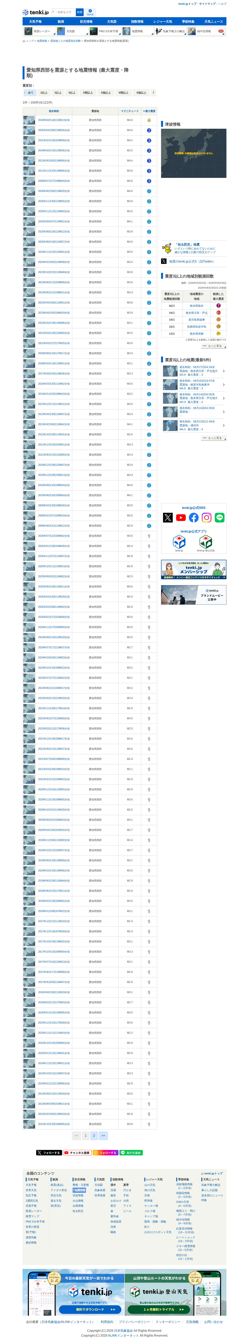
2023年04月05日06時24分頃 (54, 312)
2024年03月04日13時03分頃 (54, 657)
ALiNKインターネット (76, 1322)
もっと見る (215, 345)
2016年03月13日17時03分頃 (54, 1002)
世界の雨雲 (32, 1226)
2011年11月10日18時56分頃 (54, 170)
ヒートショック (185, 1239)
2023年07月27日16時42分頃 (54, 677)
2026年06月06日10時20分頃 (54, 191)
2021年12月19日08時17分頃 (54, 738)
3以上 (57, 92)
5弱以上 (88, 92)
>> (103, 1135)
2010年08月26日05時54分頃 (54, 495)
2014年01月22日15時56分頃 (54, 1083)
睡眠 (113, 1232)
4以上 (71, 92)
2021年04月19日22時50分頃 (54, 333)
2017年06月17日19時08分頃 (54, 972)
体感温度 (115, 1221)
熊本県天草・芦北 (197, 312)
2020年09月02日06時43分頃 (54, 819)
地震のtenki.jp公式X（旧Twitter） (192, 261)
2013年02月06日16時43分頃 (54, 1113)
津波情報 (78, 1195)
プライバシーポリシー (134, 1322)
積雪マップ (32, 1216)
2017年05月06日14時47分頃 (54, 982)
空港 (147, 1195)
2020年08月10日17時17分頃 (54, 353)
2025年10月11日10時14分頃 (54, 566)
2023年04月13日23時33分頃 (54, 698)
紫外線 (114, 1216)
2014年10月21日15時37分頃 (54, 1073)
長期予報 (31, 1205)
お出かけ (115, 1200)
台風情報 (78, 1205)
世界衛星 (100, 1195)
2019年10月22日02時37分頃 (54, 850)
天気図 (112, 21)
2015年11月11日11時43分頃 (54, 1032)
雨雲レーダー (34, 1211)
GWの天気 (183, 1203)
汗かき (127, 1190)
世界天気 (31, 1190)
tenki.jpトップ (187, 3)
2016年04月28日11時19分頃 (54, 992)
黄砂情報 (31, 1242)
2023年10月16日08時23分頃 (54, 667)
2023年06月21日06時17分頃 (54, 688)
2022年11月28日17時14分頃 (54, 708)
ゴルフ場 (149, 1211)
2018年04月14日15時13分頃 (54, 120)
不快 (126, 1195)
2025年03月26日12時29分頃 (54, 596)
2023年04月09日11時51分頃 (54, 302)
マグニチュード (130, 111)
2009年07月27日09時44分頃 (54, 180)
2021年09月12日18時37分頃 (54, 748)
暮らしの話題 (209, 1190)
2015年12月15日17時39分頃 (54, 1022)
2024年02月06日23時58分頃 (54, 262)
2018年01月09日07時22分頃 (54, 911)
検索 (79, 12)
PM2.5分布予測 (35, 1221)
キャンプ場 (151, 1216)
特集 (204, 1200)
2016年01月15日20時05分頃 (54, 1012)
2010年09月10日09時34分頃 (54, 485)
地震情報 (80, 1190)
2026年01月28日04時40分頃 (54, 546)
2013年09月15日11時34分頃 (54, 1093)
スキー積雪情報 (185, 1248)
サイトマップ (207, 3)
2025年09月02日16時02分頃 (54, 576)
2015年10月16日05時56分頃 (54, 1042)
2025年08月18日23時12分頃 (54, 231)
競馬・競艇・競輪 (155, 1221)
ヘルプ (222, 3)
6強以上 (141, 92)
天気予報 (35, 21)
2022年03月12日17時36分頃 (54, 728)
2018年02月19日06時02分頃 (54, 901)
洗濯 (113, 1190)
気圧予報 (31, 1195)
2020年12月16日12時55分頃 (54, 789)
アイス (127, 1205)
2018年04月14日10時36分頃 (54, 150)
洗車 (113, 1226)
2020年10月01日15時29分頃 (54, 809)
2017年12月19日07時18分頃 (54, 931)
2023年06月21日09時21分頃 (54, 292)
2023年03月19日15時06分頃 (54, 322)
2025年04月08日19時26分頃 (54, 130)
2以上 (43, 92)
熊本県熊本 (196, 305)
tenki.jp (36, 13)
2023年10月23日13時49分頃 (54, 272)
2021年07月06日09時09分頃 (54, 759)
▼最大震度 (149, 111)
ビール (127, 1211)
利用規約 (107, 1322)
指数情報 (137, 21)
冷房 (126, 1200)
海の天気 (149, 1190)
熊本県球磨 (196, 333)
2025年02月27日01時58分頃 (54, 617)
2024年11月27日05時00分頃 (54, 627)
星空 (113, 1205)
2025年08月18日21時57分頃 (54, 241)
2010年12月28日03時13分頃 (54, 475)
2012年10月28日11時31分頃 (54, 434)
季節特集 (188, 21)
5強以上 (106, 92)
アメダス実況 (59, 1190)
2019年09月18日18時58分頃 (54, 860)
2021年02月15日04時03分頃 (54, 779)
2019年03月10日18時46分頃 (54, 870)
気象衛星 (100, 1190)
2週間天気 (32, 1200)
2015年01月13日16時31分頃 (54, 1053)
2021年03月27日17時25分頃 (54, 343)
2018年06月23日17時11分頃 (54, 890)
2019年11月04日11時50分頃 (54, 840)
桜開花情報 (183, 1194)
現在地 (90, 14)
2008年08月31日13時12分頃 (54, 525)
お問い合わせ (213, 1322)
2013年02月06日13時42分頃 (54, 424)
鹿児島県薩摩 (197, 319)
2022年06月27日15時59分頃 (54, 718)
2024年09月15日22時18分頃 (54, 637)
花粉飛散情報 (184, 1186)
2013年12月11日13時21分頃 (54, 404)
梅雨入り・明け (185, 1212)
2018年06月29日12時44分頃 (54, 880)
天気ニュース (213, 21)
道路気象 (31, 1237)
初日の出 (184, 1257)
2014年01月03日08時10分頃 (54, 393)
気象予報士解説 (210, 1184)
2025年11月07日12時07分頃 (54, 556)
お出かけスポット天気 (158, 1232)
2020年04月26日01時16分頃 (54, 830)
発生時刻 (54, 111)
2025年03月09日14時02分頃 (54, 606)
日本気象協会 (51, 1322)
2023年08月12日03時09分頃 (54, 282)
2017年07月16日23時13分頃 (54, 961)
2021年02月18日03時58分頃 (54, 140)
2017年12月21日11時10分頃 (54, 921)
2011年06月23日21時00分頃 (54, 454)
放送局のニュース (212, 1195)
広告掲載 (192, 1322)
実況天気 (56, 1195)
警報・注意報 (81, 1184)
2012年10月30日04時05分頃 (54, 1124)
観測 (61, 21)
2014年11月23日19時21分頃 (54, 1063)
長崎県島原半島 (196, 326)
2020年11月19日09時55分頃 (54, 799)
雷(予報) (31, 1232)
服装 (113, 1195)
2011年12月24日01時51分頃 (54, 444)
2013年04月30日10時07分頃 (54, 414)
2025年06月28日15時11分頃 (54, 586)
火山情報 (78, 1200)
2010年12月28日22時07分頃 (54, 464)
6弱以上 (123, 92)
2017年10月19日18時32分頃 (54, 941)
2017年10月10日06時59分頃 (54, 951)
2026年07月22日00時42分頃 (54, 535)
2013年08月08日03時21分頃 (54, 1103)
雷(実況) (56, 1205)
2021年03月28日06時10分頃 (54, 769)
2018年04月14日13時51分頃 (54, 363)
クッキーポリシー (168, 1322)
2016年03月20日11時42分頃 (54, 383)
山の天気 (149, 1184)
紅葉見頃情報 (185, 1230)
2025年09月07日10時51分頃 (54, 221)
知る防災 (78, 1211)
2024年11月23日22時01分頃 (54, 251)
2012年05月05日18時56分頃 (54, 160)
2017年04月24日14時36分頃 (54, 373)
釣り (147, 1226)
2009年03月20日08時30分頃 (54, 505)
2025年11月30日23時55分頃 (54, 201)
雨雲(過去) (57, 1184)
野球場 (148, 1200)
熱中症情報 (183, 1221)
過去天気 (56, 1200)
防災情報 (86, 21)
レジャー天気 (162, 21)
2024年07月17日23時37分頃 (54, 647)
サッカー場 (151, 1205)
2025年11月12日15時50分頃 (54, 211)
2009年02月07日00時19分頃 (54, 515)
